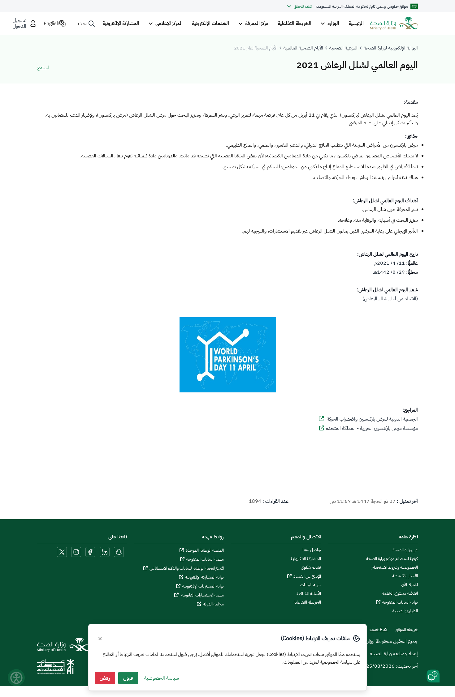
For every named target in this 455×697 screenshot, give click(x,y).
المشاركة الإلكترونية (120, 23)
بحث (82, 23)
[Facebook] (90, 551)
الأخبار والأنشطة (405, 576)
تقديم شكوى (311, 567)
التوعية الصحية (343, 48)
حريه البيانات (310, 585)
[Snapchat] (119, 551)
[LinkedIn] (104, 551)
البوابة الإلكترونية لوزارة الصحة (391, 48)
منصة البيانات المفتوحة (205, 559)
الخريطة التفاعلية (294, 23)
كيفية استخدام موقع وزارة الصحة (392, 559)
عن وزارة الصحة (405, 550)
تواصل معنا (311, 550)
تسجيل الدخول (19, 23)
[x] (62, 551)
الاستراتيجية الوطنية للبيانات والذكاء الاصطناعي (187, 568)
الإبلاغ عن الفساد (307, 576)
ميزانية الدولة (213, 604)
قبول (128, 678)
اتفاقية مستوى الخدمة (400, 593)
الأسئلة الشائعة (309, 594)
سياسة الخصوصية (161, 678)
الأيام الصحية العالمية (303, 48)
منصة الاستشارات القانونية (202, 595)
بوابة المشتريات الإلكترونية (203, 586)
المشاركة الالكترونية (306, 559)
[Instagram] (76, 551)
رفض (105, 678)
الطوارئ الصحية (405, 611)
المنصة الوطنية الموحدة (205, 550)
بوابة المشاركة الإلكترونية (204, 577)
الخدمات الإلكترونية (210, 23)
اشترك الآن (409, 585)
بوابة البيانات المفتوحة (400, 602)
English (51, 23)
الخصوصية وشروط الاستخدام (394, 567)
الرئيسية (356, 23)
